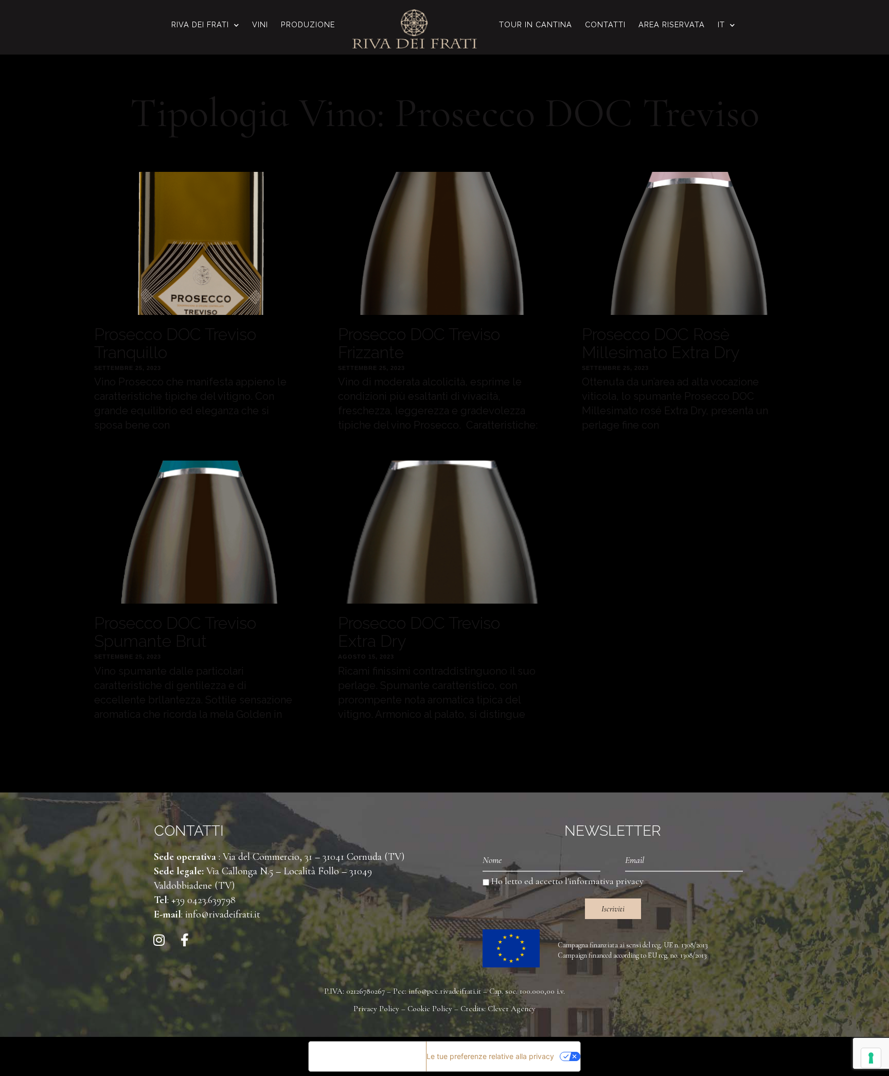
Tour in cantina (535, 24)
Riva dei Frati (200, 24)
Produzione (308, 24)
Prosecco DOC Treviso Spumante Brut (175, 631)
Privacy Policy (376, 1008)
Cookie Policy (429, 1008)
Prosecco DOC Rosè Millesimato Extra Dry (660, 343)
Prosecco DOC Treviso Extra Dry (419, 631)
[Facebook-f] (185, 939)
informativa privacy (606, 881)
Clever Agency (512, 1008)
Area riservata (671, 24)
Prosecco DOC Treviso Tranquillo (175, 343)
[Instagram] (159, 939)
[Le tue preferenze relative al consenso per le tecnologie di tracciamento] (871, 1058)
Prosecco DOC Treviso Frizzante (419, 343)
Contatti (605, 24)
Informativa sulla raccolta (367, 1056)
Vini (260, 24)
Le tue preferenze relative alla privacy (490, 1056)
